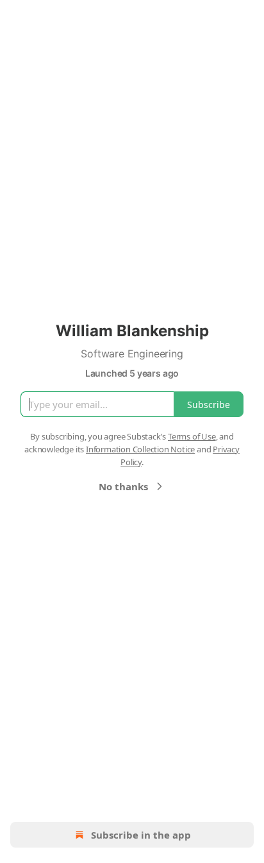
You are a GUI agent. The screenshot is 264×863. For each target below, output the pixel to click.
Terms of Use (192, 436)
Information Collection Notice (140, 449)
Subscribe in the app (141, 834)
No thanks (123, 486)
